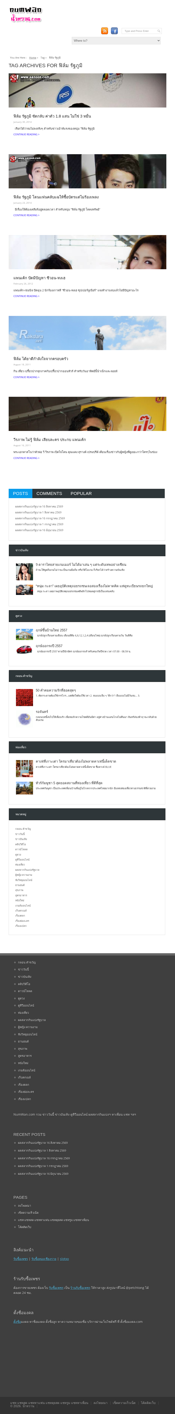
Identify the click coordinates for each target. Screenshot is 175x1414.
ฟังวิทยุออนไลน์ (23, 880)
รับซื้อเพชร (20, 1259)
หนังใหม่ (19, 900)
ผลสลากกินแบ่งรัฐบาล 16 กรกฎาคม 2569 (40, 518)
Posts (20, 493)
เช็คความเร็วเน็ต (28, 1213)
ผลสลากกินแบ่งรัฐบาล (27, 869)
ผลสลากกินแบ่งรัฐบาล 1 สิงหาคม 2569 (38, 512)
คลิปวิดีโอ (20, 844)
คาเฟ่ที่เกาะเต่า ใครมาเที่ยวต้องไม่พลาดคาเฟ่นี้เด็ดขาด (76, 761)
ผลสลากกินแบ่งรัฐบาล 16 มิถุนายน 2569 (39, 530)
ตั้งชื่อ (17, 1321)
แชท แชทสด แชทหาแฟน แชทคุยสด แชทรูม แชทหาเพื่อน (53, 1220)
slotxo (64, 1259)
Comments (49, 493)
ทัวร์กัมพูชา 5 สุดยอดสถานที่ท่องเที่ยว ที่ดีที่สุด (69, 783)
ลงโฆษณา (24, 1206)
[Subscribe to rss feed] (104, 30)
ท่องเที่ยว (20, 864)
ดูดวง (18, 854)
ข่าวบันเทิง (21, 839)
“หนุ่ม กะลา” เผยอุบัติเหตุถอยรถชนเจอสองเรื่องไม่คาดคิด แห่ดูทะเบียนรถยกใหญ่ (94, 586)
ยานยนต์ (20, 885)
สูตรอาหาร (21, 895)
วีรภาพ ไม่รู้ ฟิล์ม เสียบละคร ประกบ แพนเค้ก (49, 440)
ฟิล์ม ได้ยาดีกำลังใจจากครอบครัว (40, 359)
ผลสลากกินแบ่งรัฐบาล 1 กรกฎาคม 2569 (39, 524)
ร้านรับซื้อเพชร (80, 1288)
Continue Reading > (26, 134)
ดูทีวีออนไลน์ (22, 859)
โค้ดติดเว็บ (24, 1227)
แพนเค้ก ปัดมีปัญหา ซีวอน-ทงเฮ (39, 278)
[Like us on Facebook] (114, 30)
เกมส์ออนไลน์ (23, 905)
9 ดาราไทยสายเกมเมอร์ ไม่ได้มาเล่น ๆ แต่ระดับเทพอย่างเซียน (81, 564)
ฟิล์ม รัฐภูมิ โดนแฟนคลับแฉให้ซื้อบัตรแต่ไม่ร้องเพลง (56, 197)
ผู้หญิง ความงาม (23, 874)
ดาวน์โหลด (21, 849)
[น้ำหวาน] (26, 21)
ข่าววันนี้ (20, 834)
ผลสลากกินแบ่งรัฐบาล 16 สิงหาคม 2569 (39, 506)
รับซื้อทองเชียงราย (43, 1259)
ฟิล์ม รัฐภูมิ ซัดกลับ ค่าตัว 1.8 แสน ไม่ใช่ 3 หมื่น (52, 116)
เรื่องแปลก (21, 925)
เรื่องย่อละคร (22, 920)
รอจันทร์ (42, 712)
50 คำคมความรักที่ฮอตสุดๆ (56, 690)
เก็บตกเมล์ (21, 910)
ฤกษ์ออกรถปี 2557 (49, 646)
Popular (81, 493)
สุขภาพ (19, 890)
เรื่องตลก (20, 915)
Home (32, 57)
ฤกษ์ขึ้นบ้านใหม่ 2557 (51, 630)
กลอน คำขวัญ (23, 828)
